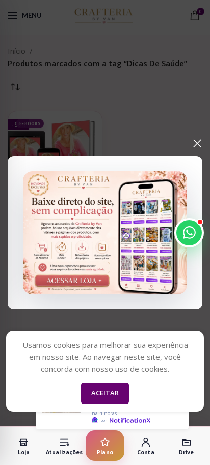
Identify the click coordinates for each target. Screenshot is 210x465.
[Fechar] (197, 143)
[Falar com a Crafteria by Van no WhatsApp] (189, 232)
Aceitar (105, 392)
